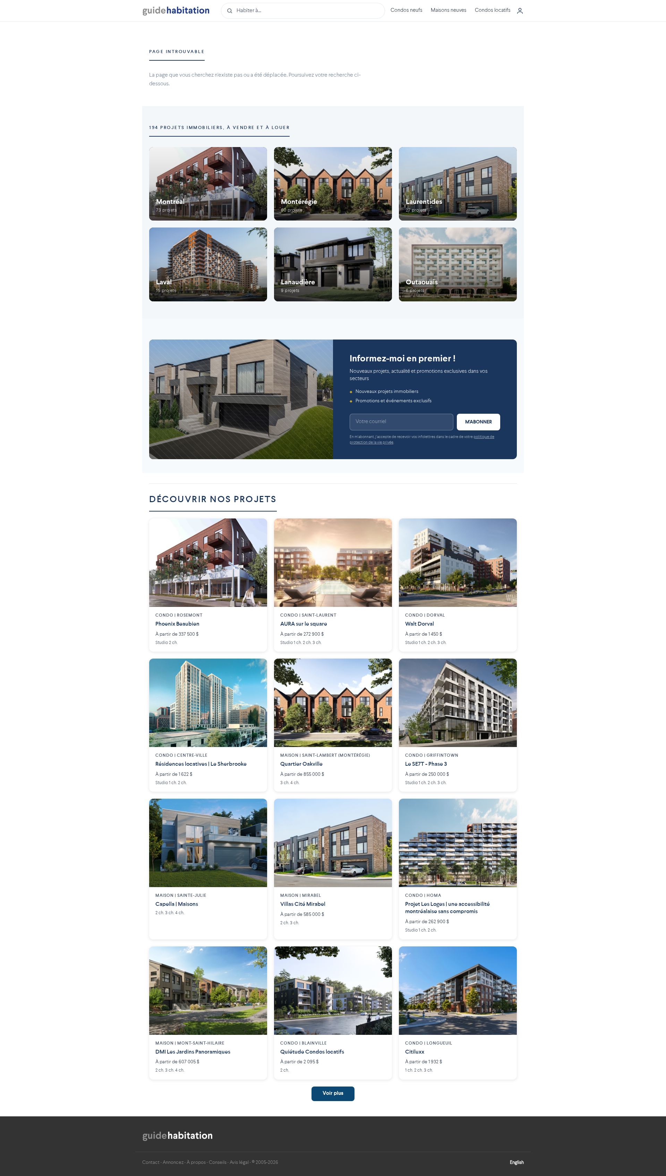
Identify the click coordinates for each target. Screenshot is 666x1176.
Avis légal (239, 1162)
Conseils (218, 1162)
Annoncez (173, 1162)
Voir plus (333, 1093)
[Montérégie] (333, 184)
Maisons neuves (449, 10)
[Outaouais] (458, 264)
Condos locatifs (493, 10)
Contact (151, 1162)
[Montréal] (208, 184)
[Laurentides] (458, 184)
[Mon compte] (520, 11)
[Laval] (208, 264)
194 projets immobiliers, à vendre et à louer (219, 128)
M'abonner (478, 422)
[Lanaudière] (333, 264)
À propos (196, 1162)
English (517, 1162)
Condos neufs (406, 10)
